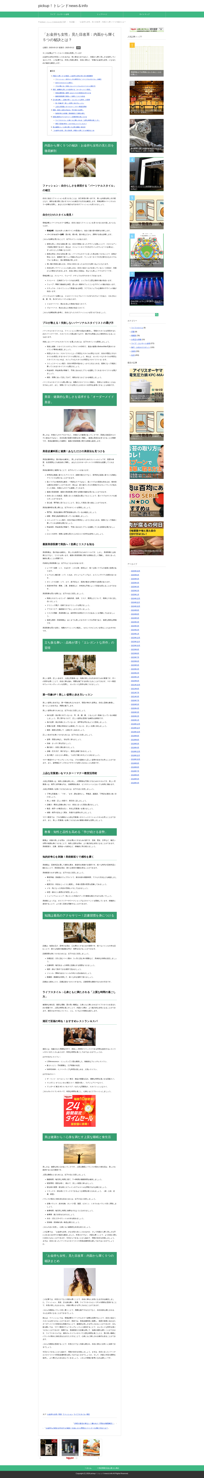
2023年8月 (135, 653)
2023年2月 (135, 673)
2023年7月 (135, 657)
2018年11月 (135, 755)
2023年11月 (135, 642)
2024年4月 (135, 622)
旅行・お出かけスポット (140, 347)
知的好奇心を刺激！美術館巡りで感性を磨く (70, 113)
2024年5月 (135, 618)
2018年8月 (135, 767)
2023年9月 (135, 649)
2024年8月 (135, 614)
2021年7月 (135, 693)
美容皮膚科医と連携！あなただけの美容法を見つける (73, 93)
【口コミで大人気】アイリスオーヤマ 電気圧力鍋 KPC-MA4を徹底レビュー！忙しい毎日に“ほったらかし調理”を (147, 398)
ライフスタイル (80, 1414)
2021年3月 (135, 696)
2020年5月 (135, 704)
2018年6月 (135, 775)
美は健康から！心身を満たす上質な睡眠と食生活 (69, 127)
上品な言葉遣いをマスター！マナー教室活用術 (71, 106)
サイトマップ (144, 14)
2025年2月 (135, 591)
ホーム (88, 1468)
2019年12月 (135, 724)
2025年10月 (135, 571)
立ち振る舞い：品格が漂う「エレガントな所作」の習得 (71, 100)
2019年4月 (135, 747)
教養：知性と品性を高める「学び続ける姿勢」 (68, 110)
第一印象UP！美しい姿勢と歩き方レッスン (69, 103)
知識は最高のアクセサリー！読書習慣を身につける (70, 117)
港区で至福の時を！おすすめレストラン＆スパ (71, 124)
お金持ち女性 (52, 1414)
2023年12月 (135, 638)
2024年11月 (135, 602)
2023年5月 (135, 665)
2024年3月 (135, 626)
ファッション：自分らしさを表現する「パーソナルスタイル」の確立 (78, 79)
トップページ (102, 14)
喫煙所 (133, 335)
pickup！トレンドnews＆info (63, 5)
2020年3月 (135, 712)
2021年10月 (135, 685)
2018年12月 (135, 751)
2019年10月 (135, 732)
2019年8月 (135, 740)
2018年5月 (135, 779)
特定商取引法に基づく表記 (109, 1468)
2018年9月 (135, 763)
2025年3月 (135, 587)
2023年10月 (135, 645)
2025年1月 (135, 594)
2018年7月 (135, 771)
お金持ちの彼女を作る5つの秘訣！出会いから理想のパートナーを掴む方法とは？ (77, 1428)
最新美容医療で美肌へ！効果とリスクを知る (70, 96)
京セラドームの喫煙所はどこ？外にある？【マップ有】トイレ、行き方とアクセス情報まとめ (146, 263)
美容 (60, 1414)
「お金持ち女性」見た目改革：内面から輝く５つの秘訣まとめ (73, 130)
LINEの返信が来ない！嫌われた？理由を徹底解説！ (94, 1423)
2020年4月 (135, 708)
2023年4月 (135, 669)
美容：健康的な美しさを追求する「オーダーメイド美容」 (72, 89)
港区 (88, 1414)
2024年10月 (135, 606)
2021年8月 (135, 689)
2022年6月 (135, 681)
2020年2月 (135, 716)
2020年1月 (135, 720)
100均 (133, 351)
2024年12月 (135, 598)
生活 (133, 355)
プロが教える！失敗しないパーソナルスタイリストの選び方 (75, 86)
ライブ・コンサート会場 (59, 14)
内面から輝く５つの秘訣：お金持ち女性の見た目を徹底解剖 (73, 76)
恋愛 (78, 47)
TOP (53, 22)
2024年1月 (135, 634)
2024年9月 (135, 610)
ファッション (68, 1414)
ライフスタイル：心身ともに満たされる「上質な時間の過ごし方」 (77, 120)
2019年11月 (135, 728)
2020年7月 (135, 700)
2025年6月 (135, 575)
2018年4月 (135, 783)
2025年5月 (135, 579)
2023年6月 (135, 661)
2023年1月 (135, 677)
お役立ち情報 (136, 339)
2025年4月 (135, 583)
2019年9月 (135, 736)
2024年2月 (135, 630)
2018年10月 (135, 759)
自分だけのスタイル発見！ (64, 83)
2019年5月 (135, 744)
